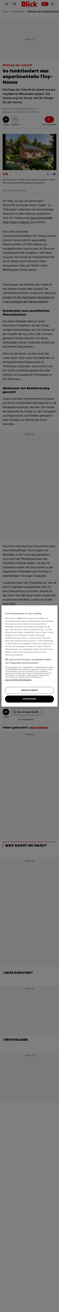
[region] (29, 656)
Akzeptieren (29, 699)
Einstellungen (29, 690)
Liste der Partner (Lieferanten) (18, 680)
